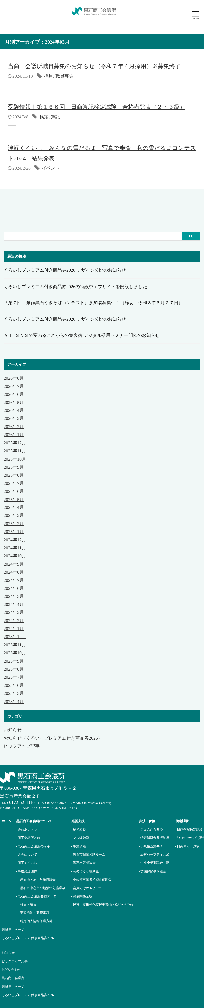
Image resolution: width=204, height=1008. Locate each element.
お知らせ (13, 729)
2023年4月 (14, 701)
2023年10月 (15, 652)
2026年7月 (14, 386)
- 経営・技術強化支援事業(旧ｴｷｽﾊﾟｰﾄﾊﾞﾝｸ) (102, 904)
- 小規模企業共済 (151, 846)
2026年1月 (14, 434)
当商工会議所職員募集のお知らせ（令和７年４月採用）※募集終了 (94, 66)
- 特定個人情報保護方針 (35, 921)
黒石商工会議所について (34, 821)
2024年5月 (14, 596)
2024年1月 (14, 628)
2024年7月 (14, 580)
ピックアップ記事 (22, 746)
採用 (48, 76)
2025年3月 (14, 515)
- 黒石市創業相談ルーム (88, 854)
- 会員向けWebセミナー (88, 888)
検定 (44, 116)
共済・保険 (147, 821)
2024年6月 (14, 588)
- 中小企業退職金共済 (154, 863)
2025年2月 (14, 523)
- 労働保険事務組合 (152, 871)
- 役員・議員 (27, 904)
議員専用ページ (13, 986)
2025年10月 (15, 459)
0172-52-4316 (22, 802)
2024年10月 (15, 555)
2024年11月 (15, 547)
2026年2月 (14, 426)
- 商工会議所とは (28, 838)
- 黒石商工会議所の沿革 (33, 846)
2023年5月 (14, 693)
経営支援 (78, 821)
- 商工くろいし (26, 863)
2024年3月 (14, 612)
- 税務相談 (78, 829)
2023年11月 (15, 644)
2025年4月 (14, 507)
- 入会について (26, 854)
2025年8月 (14, 475)
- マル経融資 (80, 838)
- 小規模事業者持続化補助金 (91, 879)
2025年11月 (15, 450)
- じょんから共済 (151, 829)
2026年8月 (14, 378)
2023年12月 (15, 636)
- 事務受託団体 (26, 871)
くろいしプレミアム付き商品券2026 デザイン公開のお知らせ (65, 270)
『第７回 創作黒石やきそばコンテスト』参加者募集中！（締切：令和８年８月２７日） (93, 302)
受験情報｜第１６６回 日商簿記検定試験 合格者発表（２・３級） (96, 107)
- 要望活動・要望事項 (33, 913)
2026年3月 (14, 418)
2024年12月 (15, 539)
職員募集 (64, 76)
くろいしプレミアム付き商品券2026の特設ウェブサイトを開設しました (75, 286)
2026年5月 (14, 402)
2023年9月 (14, 661)
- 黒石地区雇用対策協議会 (37, 879)
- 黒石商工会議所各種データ (36, 896)
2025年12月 (15, 442)
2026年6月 (14, 394)
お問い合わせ (11, 969)
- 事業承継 (78, 846)
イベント (51, 168)
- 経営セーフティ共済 (154, 854)
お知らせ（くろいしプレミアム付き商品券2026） (53, 738)
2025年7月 (14, 483)
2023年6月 (14, 685)
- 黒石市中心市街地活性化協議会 (41, 888)
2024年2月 (14, 620)
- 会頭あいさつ (26, 829)
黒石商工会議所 (13, 978)
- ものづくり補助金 (85, 871)
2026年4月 (14, 410)
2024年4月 (14, 604)
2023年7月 (14, 677)
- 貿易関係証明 (81, 896)
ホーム (6, 821)
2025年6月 (14, 491)
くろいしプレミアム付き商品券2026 (28, 995)
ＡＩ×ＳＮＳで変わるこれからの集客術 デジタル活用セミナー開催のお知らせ (82, 335)
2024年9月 (14, 564)
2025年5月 (14, 499)
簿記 (55, 116)
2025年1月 (14, 531)
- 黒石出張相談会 (83, 863)
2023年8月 (14, 669)
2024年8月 (14, 572)
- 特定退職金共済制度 (154, 838)
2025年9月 (14, 467)
